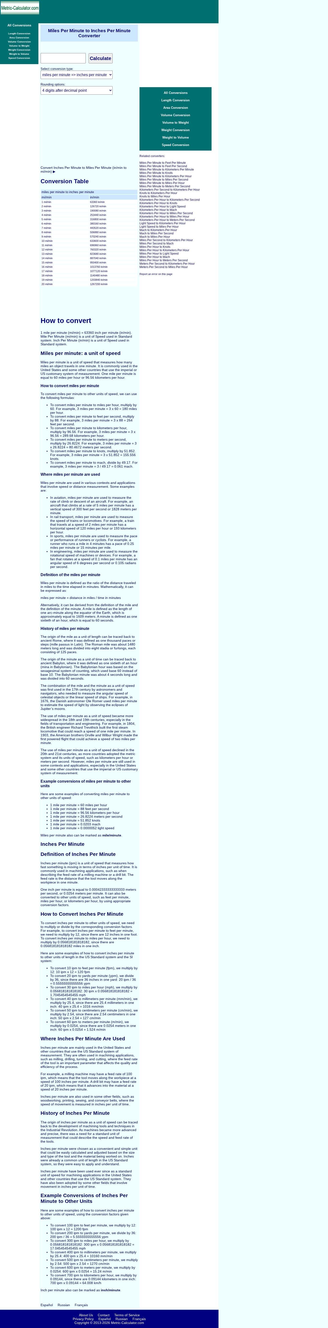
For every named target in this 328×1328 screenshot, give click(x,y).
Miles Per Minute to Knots (156, 173)
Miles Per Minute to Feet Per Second (163, 166)
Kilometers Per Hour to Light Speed (163, 206)
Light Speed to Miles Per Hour (159, 226)
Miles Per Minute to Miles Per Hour (162, 183)
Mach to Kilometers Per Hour (158, 230)
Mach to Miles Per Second (157, 233)
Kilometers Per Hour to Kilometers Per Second (170, 199)
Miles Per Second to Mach (157, 243)
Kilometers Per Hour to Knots (158, 203)
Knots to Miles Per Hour (155, 196)
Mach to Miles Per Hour (155, 236)
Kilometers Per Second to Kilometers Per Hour (170, 189)
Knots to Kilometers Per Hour (158, 193)
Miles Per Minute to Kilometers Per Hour (166, 176)
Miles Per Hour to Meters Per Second (164, 260)
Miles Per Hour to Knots (155, 247)
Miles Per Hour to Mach (155, 257)
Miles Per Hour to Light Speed (159, 253)
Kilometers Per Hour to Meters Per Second (167, 220)
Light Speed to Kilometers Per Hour (163, 223)
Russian (64, 1305)
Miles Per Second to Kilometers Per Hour (166, 240)
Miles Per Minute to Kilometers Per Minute (167, 169)
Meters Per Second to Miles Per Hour (164, 267)
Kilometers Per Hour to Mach (158, 210)
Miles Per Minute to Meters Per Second (165, 186)
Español (47, 1305)
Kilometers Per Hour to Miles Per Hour (164, 216)
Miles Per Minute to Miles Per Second (164, 179)
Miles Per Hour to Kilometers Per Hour (164, 250)
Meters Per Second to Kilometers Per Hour (167, 263)
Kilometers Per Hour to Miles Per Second (166, 213)
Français (81, 1305)
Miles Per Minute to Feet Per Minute (163, 162)
